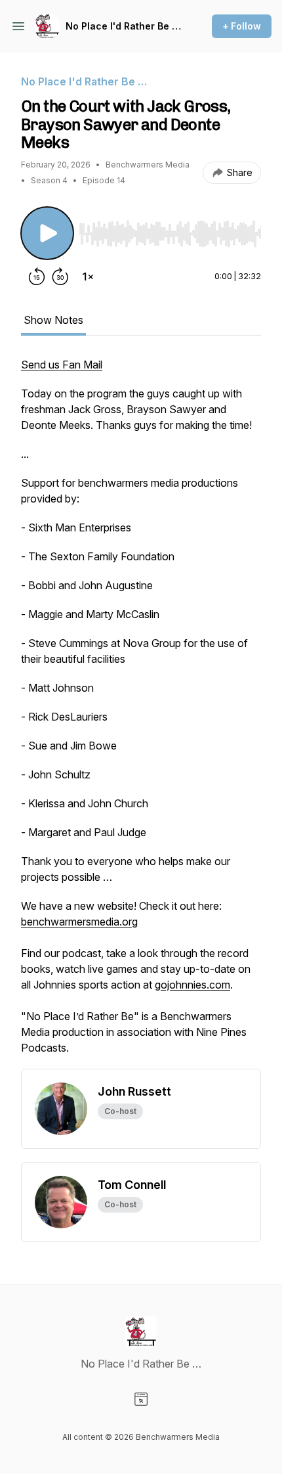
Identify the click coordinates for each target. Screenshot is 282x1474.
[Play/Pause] (47, 233)
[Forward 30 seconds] (60, 276)
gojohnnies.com (192, 984)
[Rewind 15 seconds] (37, 276)
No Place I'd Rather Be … (123, 26)
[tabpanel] (141, 713)
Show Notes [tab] (53, 319)
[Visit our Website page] (141, 1399)
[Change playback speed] (88, 276)
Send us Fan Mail (61, 364)
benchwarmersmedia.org (79, 921)
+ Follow (241, 26)
